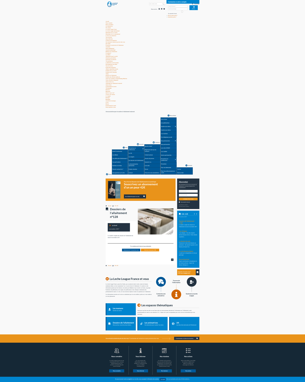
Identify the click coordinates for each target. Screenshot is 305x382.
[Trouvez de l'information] (176, 294)
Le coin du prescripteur (186, 251)
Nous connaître (109, 24)
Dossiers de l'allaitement (111, 75)
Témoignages (109, 88)
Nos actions (188, 371)
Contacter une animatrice (111, 40)
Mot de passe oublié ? (184, 206)
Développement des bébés (111, 64)
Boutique (108, 99)
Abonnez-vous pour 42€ (150, 250)
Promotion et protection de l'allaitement (115, 45)
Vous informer (109, 39)
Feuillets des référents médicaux (113, 77)
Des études (108, 43)
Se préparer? (108, 53)
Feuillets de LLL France (111, 70)
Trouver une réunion (110, 94)
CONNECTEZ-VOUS (188, 199)
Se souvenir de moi (172, 13)
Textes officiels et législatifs (112, 80)
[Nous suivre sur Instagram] (159, 9)
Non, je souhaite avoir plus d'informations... (178, 379)
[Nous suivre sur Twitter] (164, 9)
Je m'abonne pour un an (132, 196)
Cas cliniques (183, 231)
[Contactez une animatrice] (161, 282)
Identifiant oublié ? (183, 204)
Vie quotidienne (109, 61)
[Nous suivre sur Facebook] (161, 9)
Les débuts (108, 54)
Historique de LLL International (113, 34)
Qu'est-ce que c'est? (110, 93)
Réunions (108, 91)
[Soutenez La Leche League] (192, 282)
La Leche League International (112, 31)
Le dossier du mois (184, 241)
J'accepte (162, 379)
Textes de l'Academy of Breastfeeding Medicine (116, 78)
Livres (107, 102)
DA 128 (116, 205)
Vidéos (107, 73)
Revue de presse (184, 259)
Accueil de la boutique (111, 100)
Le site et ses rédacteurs (111, 35)
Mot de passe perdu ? (173, 15)
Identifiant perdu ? (172, 17)
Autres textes (108, 85)
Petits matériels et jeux (111, 107)
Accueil (109, 205)
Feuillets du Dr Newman (111, 72)
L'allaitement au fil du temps (112, 62)
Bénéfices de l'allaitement (111, 51)
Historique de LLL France (111, 32)
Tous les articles (109, 66)
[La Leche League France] (112, 4)
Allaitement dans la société (112, 56)
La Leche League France (111, 29)
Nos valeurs (108, 27)
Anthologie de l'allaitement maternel (114, 83)
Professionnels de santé (111, 105)
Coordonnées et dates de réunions (185, 338)
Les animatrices (109, 26)
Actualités (108, 46)
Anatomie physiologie (110, 50)
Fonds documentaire (111, 67)
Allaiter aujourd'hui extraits (112, 69)
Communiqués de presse (111, 86)
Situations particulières (111, 58)
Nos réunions (164, 371)
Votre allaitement (110, 48)
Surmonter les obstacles (111, 59)
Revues (107, 104)
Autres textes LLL (110, 81)
